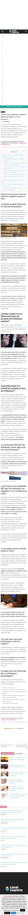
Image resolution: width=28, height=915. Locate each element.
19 (2, 66)
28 (2, 82)
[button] (26, 32)
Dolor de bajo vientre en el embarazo (7, 745)
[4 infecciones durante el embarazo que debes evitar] (4, 766)
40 (2, 103)
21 (2, 69)
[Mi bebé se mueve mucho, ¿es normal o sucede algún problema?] (4, 773)
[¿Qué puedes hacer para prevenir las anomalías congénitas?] (4, 788)
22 (2, 71)
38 (2, 100)
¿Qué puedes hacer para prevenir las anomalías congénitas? (16, 788)
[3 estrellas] (6, 728)
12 (2, 53)
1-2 (2, 35)
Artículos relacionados (7, 753)
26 (2, 78)
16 (2, 60)
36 (2, 96)
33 (2, 91)
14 (2, 57)
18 (2, 64)
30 (2, 85)
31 (2, 87)
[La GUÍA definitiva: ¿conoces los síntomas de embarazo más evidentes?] (4, 795)
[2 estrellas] (5, 728)
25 (2, 76)
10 (2, 49)
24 (2, 74)
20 (2, 67)
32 (2, 89)
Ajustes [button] (22, 910)
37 (2, 98)
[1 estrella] (4, 728)
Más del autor (18, 753)
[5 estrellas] (9, 728)
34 (2, 92)
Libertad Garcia (4, 823)
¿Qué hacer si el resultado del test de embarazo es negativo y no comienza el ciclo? (13, 176)
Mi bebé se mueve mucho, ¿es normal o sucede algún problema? (18, 774)
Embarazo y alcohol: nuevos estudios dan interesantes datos (17, 759)
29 (2, 83)
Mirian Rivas (7, 121)
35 (2, 94)
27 (2, 80)
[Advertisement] (14, 15)
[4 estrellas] (8, 728)
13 (2, 55)
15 (2, 58)
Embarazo (6, 109)
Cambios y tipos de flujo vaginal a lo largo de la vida (21, 746)
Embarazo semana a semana (14, 106)
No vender (21, 913)
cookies (8, 896)
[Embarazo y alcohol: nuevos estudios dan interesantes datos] (4, 759)
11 (2, 51)
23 (2, 73)
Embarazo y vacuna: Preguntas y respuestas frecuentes (16, 781)
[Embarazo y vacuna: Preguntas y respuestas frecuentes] (4, 781)
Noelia (2, 840)
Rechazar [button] (7, 913)
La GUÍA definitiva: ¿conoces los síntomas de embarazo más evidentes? (18, 795)
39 (2, 101)
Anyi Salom (3, 831)
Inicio (1, 109)
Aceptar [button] (13, 913)
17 (2, 62)
